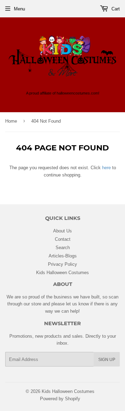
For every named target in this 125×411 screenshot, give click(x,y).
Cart (115, 8)
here (106, 167)
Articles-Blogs (63, 255)
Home (11, 121)
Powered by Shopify (60, 398)
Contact (62, 239)
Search (63, 247)
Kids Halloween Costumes (62, 272)
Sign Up (106, 359)
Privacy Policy (62, 264)
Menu (19, 8)
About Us (62, 230)
